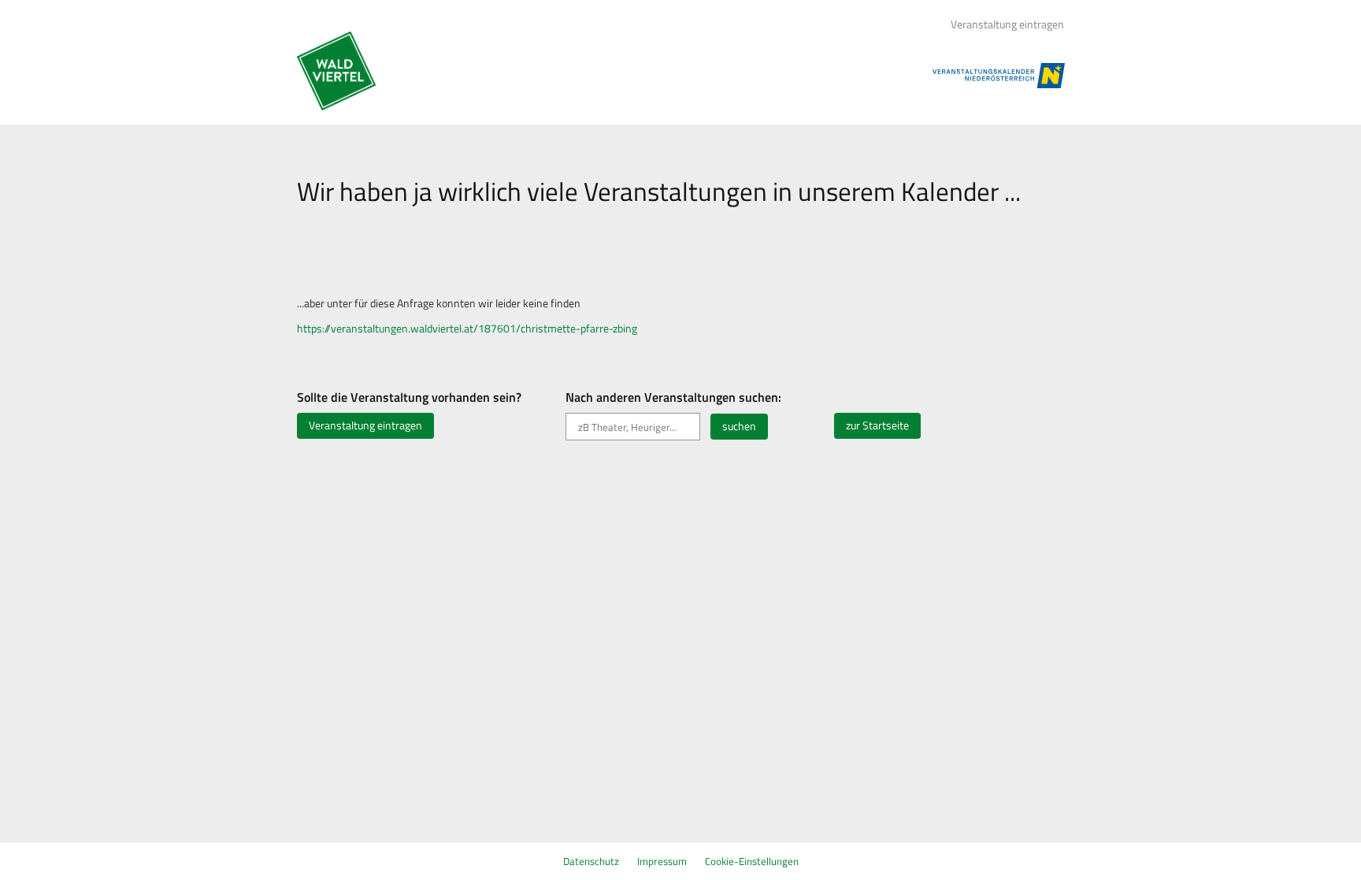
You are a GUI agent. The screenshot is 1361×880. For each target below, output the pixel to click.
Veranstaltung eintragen (1007, 24)
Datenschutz (591, 861)
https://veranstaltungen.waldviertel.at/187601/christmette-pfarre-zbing (467, 328)
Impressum (662, 861)
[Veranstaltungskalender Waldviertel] (336, 71)
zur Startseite (877, 425)
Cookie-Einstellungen (752, 861)
